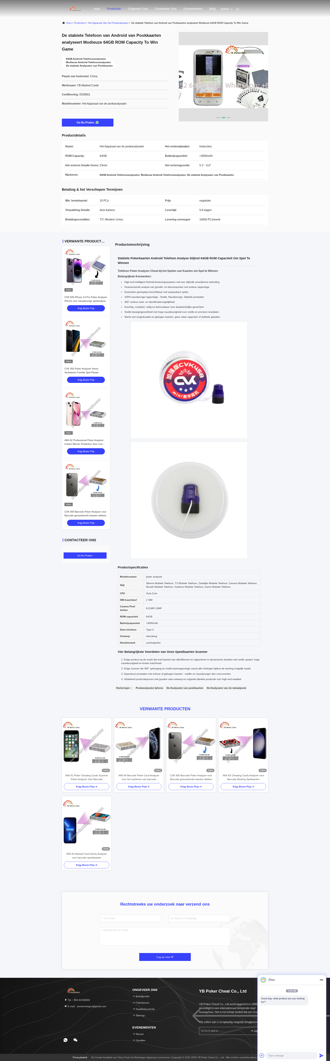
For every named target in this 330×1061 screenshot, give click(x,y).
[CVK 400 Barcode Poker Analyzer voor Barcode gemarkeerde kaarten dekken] (191, 745)
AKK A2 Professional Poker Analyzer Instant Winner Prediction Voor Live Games (84, 444)
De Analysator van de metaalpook (226, 688)
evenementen (192, 8)
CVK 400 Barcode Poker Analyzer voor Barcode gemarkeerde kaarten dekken (191, 777)
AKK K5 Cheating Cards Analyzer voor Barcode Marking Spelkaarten (243, 777)
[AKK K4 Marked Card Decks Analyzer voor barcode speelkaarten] (86, 824)
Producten (114, 8)
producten (79, 22)
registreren (258, 1031)
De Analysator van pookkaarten (185, 688)
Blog (212, 8)
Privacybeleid (80, 1057)
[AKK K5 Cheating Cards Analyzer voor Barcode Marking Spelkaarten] (243, 745)
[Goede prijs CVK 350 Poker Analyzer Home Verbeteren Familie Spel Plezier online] (85, 341)
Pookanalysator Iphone (149, 688)
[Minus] (321, 980)
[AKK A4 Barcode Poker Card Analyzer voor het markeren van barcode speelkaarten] (139, 745)
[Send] (321, 1055)
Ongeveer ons (138, 8)
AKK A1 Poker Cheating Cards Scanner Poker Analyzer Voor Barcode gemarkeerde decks (86, 777)
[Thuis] (75, 8)
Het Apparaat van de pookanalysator (108, 22)
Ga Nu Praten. (86, 122)
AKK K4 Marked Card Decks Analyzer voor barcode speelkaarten (86, 855)
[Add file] (262, 1055)
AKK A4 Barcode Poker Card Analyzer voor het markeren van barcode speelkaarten (138, 777)
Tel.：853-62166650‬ (78, 1000)
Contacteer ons (166, 8)
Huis (97, 8)
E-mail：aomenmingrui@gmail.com (86, 1006)
